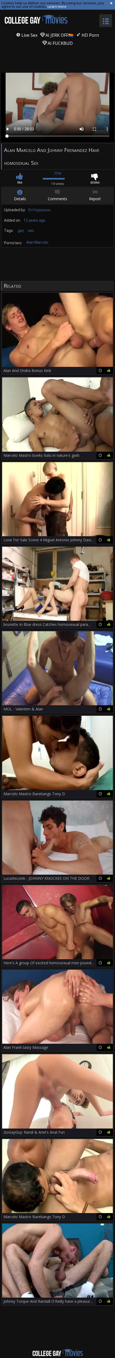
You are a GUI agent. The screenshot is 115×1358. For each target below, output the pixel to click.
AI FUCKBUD (60, 43)
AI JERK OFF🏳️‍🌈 (59, 35)
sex (31, 230)
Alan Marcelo (37, 242)
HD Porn (89, 35)
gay (21, 230)
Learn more (57, 6)
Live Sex (28, 35)
